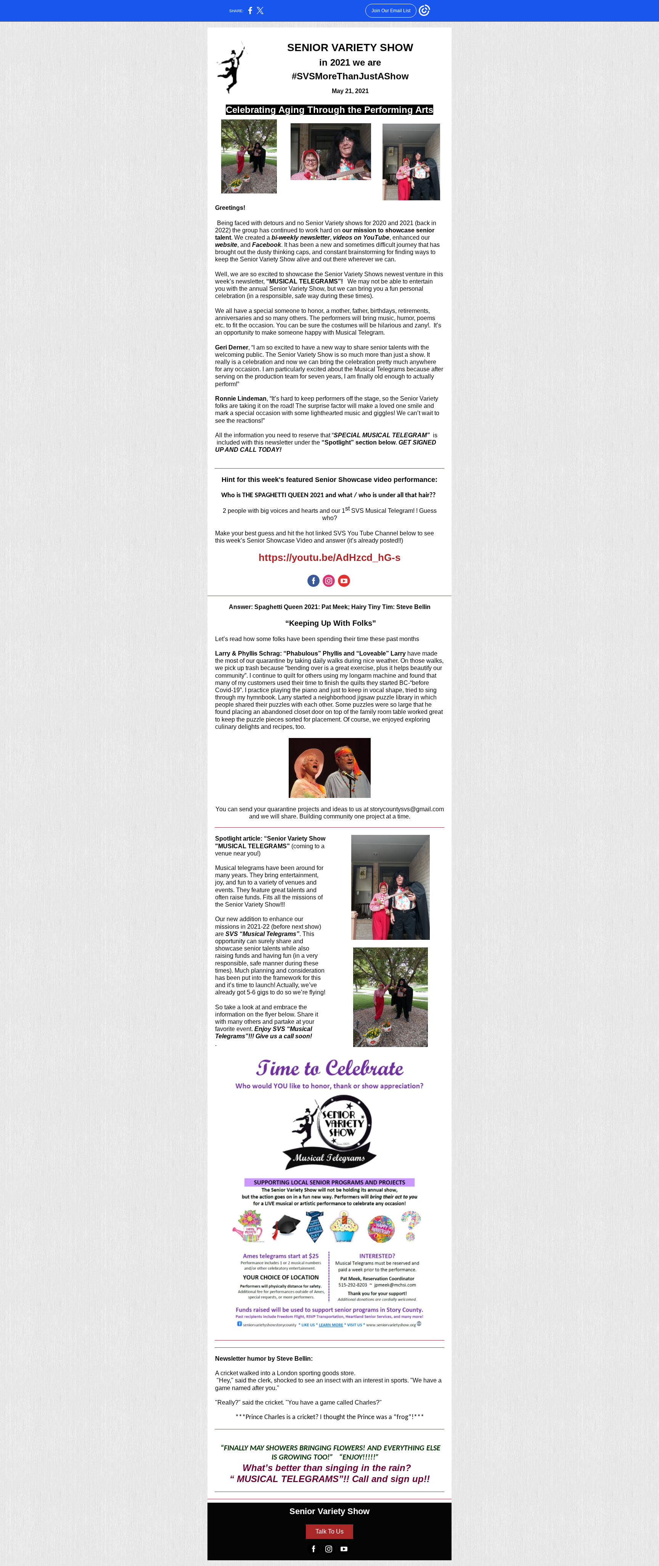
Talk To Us (329, 1531)
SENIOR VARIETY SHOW (350, 47)
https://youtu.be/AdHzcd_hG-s (329, 557)
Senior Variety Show (329, 1511)
